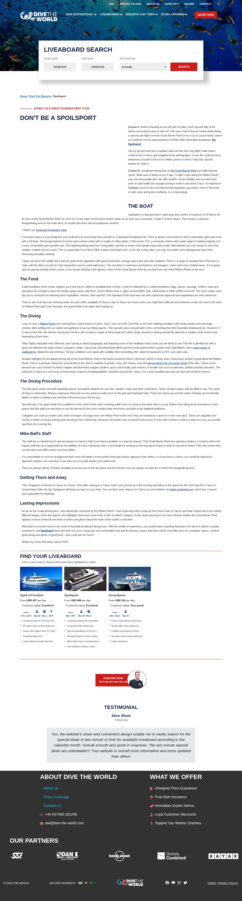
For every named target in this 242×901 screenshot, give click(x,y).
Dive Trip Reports (40, 96)
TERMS (211, 883)
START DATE (51, 58)
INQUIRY (189, 3)
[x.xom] (184, 883)
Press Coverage (56, 797)
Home (23, 96)
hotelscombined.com (181, 489)
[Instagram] (178, 883)
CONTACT (206, 3)
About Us (51, 788)
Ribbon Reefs (48, 323)
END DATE (87, 58)
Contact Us (52, 806)
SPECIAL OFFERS (130, 3)
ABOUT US (153, 3)
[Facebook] (166, 883)
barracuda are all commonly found (167, 363)
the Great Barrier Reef (183, 170)
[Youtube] (172, 883)
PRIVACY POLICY (228, 883)
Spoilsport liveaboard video (51, 230)
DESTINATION (127, 58)
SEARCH (184, 66)
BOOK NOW (206, 14)
